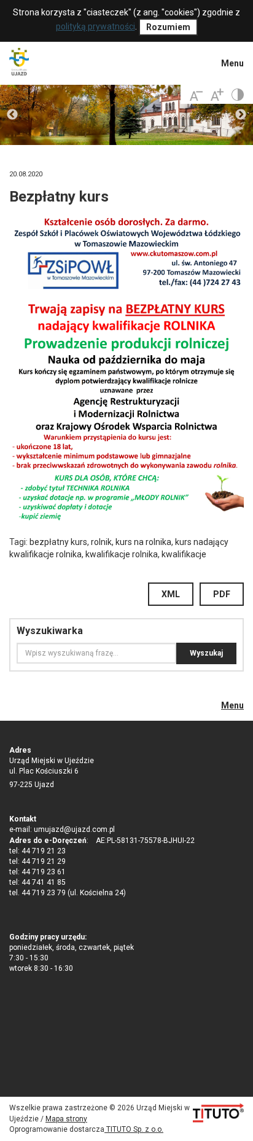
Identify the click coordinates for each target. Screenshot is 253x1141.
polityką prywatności (95, 26)
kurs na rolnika (143, 542)
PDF (221, 594)
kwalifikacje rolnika (121, 554)
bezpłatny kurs (58, 542)
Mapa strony (66, 1119)
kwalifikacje (184, 554)
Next (241, 115)
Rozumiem (168, 27)
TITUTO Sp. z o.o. (133, 1129)
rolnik (101, 542)
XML (171, 594)
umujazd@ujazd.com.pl (74, 829)
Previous (12, 115)
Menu (232, 63)
